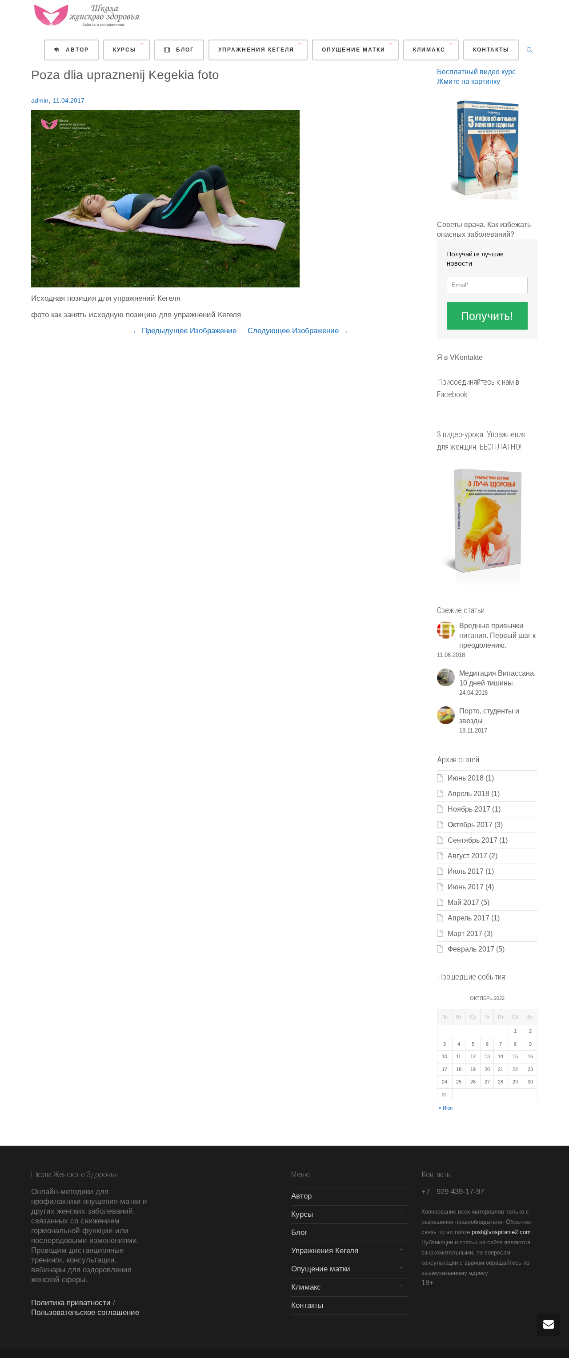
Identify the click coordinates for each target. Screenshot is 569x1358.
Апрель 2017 (468, 918)
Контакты (491, 50)
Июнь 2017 (466, 887)
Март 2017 (465, 933)
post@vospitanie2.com (501, 1232)
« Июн (446, 1108)
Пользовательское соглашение (85, 1312)
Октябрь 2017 (470, 824)
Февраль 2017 (471, 949)
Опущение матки (355, 50)
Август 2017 (467, 856)
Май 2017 (463, 902)
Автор (76, 50)
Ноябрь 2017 (469, 809)
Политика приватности (71, 1302)
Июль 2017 (466, 871)
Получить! (487, 316)
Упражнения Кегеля (257, 50)
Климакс (430, 50)
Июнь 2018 (466, 778)
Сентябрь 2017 (472, 840)
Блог (184, 50)
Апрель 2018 (468, 793)
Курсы (126, 50)
